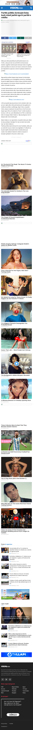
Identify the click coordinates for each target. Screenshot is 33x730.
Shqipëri (14, 692)
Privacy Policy (4, 723)
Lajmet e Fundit (5, 690)
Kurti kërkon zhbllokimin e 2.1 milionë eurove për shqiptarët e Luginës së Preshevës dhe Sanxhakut (20, 558)
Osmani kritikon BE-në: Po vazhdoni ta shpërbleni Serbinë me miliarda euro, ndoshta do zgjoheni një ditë (20, 550)
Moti (2, 692)
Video (24, 692)
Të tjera (25, 688)
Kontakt (11, 723)
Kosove (3, 688)
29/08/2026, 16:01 (14, 577)
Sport (24, 687)
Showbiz (14, 690)
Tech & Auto (26, 690)
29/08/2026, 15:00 (14, 585)
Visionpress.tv (4, 726)
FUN (2, 687)
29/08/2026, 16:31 (14, 571)
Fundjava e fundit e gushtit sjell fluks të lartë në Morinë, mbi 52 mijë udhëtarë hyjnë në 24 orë (20, 582)
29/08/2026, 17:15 (14, 553)
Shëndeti (14, 688)
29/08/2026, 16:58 (14, 561)
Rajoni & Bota (15, 687)
